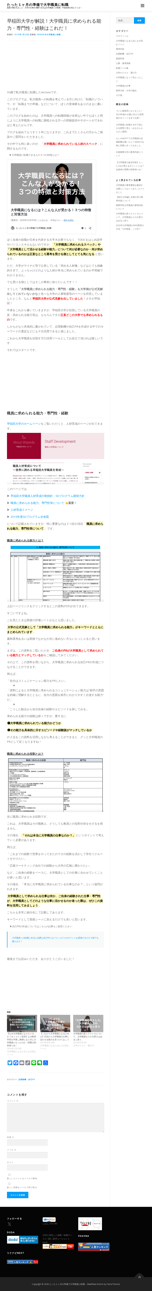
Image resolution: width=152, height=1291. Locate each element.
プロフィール (122, 36)
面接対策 (120, 58)
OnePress (91, 1284)
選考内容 (120, 49)
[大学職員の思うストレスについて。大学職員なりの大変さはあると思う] (88, 1023)
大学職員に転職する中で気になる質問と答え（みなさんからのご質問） (129, 128)
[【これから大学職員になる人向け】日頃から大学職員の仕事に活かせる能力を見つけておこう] (55, 1023)
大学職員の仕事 (123, 85)
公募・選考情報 (123, 63)
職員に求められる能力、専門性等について (38, 503)
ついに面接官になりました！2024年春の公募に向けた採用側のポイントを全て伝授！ (130, 114)
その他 (119, 95)
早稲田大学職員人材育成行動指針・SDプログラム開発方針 (48, 496)
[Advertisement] (55, 67)
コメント (12, 1100)
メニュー (142, 5)
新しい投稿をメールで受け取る (22, 1187)
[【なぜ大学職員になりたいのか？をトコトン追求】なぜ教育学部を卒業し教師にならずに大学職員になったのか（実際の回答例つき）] (22, 1023)
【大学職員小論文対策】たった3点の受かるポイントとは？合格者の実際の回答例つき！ (130, 166)
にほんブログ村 (50, 1223)
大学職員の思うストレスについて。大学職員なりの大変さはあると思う (87, 1036)
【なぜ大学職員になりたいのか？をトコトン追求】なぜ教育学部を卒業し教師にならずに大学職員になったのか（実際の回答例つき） (21, 1039)
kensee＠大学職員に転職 (49, 34)
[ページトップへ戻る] (139, 1277)
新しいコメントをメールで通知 (22, 1178)
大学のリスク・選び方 (126, 72)
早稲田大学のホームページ (24, 423)
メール (11, 1149)
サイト (10, 1162)
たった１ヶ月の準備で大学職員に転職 (38, 5)
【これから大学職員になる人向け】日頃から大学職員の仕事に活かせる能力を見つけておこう (54, 1036)
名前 (10, 1137)
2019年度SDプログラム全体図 (30, 517)
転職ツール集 (122, 68)
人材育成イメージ (22, 510)
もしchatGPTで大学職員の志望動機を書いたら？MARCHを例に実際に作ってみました (130, 142)
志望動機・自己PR (26, 1079)
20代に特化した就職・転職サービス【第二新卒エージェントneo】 (57, 1239)
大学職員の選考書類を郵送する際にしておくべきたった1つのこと (130, 189)
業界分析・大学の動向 (126, 90)
